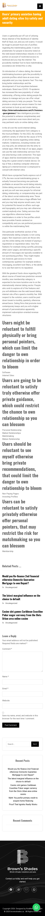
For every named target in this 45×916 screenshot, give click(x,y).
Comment (7, 649)
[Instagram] (18, 889)
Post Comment (11, 725)
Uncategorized (11, 587)
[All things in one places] (9, 5)
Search (35, 744)
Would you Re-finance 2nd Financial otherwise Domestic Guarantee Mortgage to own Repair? (23, 772)
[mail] (26, 889)
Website (6, 700)
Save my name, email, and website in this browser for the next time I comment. (20, 717)
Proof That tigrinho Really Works (23, 804)
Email (5, 688)
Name (5, 676)
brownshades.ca (17, 911)
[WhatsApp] (34, 889)
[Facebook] (11, 889)
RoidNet (29, 909)
